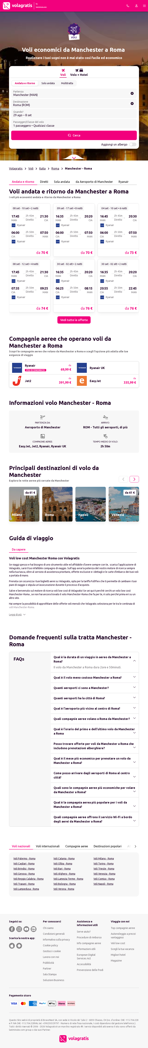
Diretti (44, 181)
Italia (42, 168)
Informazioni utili (86, 949)
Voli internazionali (48, 846)
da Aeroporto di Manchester (94, 181)
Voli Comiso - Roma (104, 878)
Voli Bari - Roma (62, 868)
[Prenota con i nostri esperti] (127, 5)
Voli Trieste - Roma (103, 868)
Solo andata (48, 83)
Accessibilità (84, 964)
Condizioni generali (54, 933)
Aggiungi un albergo (114, 144)
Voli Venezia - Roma (104, 873)
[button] (17, 614)
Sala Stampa (49, 974)
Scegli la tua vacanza (122, 949)
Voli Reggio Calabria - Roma (28, 878)
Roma (55, 168)
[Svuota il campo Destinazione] (132, 103)
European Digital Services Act (86, 956)
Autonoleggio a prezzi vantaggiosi (123, 935)
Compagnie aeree (76, 846)
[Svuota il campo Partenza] (132, 93)
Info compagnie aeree (89, 943)
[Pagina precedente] (123, 479)
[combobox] (74, 93)
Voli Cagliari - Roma (23, 863)
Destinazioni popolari (108, 846)
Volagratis (16, 168)
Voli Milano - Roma (103, 858)
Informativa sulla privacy (56, 939)
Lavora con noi (51, 957)
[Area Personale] (136, 6)
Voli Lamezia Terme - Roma (68, 878)
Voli (30, 168)
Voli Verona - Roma (63, 888)
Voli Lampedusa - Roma (26, 888)
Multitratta (67, 83)
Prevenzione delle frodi (90, 970)
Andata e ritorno (25, 83)
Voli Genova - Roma (24, 873)
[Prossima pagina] (134, 479)
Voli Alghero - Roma (64, 873)
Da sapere (18, 549)
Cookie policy (50, 945)
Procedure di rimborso (89, 937)
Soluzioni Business (53, 980)
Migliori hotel (118, 954)
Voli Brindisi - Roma (23, 868)
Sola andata (62, 181)
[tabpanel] (74, 254)
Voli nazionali (21, 846)
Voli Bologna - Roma (64, 883)
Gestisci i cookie (52, 951)
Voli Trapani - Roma (23, 883)
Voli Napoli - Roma (103, 883)
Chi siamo (48, 928)
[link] (29, 229)
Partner (47, 968)
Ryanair (124, 181)
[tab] (63, 73)
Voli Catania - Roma (64, 858)
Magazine (116, 960)
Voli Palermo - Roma (24, 858)
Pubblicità (48, 962)
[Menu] (144, 5)
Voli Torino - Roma (103, 863)
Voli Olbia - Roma (62, 863)
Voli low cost (118, 943)
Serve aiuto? (84, 931)
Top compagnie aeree (123, 928)
